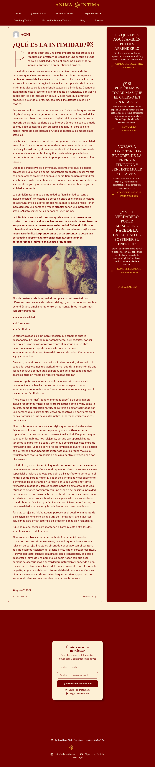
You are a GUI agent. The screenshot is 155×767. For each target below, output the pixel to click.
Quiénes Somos (38, 13)
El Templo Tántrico (65, 13)
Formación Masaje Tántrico (56, 20)
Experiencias (91, 13)
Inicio (18, 13)
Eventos (98, 20)
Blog (82, 20)
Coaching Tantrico (23, 20)
